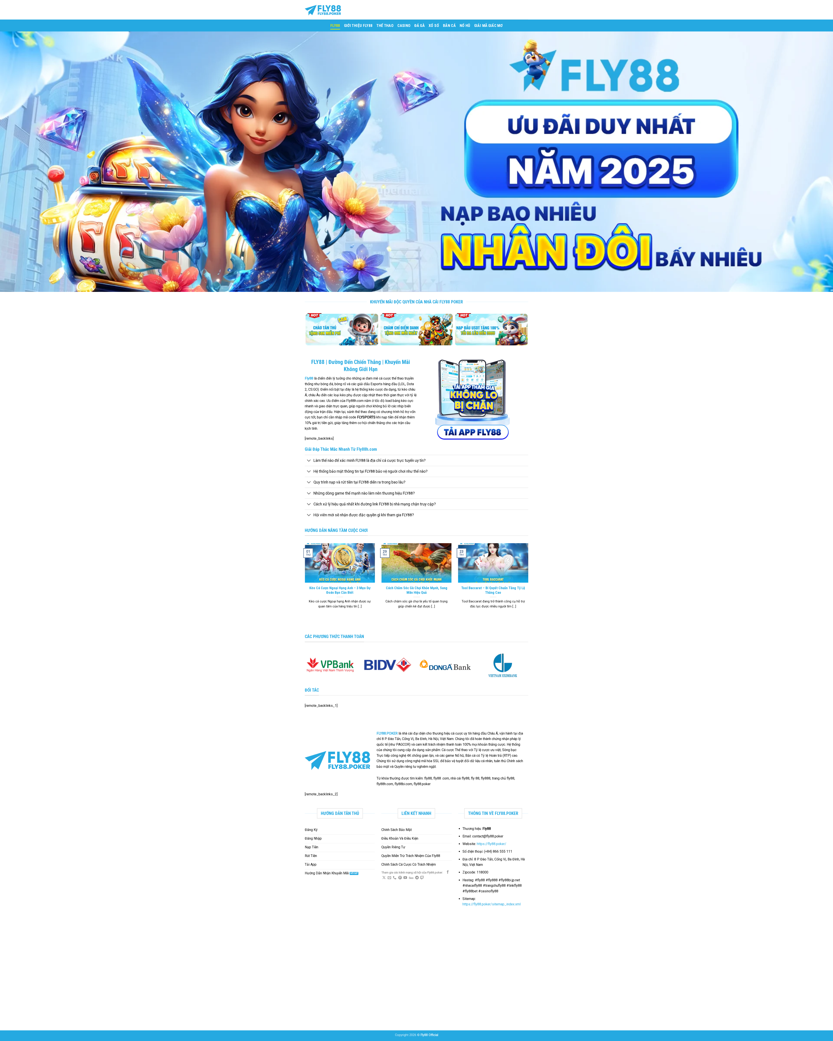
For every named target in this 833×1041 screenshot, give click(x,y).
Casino (403, 25)
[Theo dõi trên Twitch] (422, 878)
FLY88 (335, 25)
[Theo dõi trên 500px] (411, 878)
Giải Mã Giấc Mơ (488, 25)
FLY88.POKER (387, 733)
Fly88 (309, 378)
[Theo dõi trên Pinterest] (400, 878)
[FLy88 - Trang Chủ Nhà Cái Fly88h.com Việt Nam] (326, 10)
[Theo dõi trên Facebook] (447, 872)
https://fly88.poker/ (491, 844)
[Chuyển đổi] (309, 460)
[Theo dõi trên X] (384, 878)
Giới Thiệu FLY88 (358, 25)
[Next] (526, 332)
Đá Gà (419, 25)
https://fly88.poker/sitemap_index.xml (491, 904)
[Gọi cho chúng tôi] (394, 878)
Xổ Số (434, 25)
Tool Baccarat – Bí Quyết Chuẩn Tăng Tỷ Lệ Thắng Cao (493, 590)
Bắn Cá (449, 25)
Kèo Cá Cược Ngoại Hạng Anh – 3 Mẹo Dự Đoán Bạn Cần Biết (340, 590)
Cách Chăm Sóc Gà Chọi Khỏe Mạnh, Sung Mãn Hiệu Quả (416, 590)
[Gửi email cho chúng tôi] (389, 878)
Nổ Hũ (465, 25)
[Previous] (306, 332)
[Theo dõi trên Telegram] (417, 878)
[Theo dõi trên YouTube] (405, 878)
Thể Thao (385, 25)
